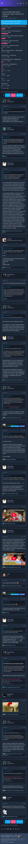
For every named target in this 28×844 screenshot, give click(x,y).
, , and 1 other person (12, 231)
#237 (24, 700)
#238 (24, 727)
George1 (9, 797)
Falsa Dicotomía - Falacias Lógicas (11, 679)
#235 (24, 625)
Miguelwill (10, 694)
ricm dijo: (5, 602)
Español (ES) (10, 835)
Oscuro (3, 835)
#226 (24, 312)
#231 (24, 506)
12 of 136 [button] (13, 95)
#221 (24, 106)
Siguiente (19, 95)
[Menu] (2, 3)
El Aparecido (10, 274)
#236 (24, 658)
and (11, 459)
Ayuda (12, 836)
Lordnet (9, 239)
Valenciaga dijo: (7, 396)
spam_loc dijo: (7, 287)
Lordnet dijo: (6, 109)
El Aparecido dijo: (7, 315)
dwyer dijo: (6, 172)
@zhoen (5, 283)
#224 (24, 245)
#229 (24, 430)
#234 (24, 598)
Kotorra (9, 128)
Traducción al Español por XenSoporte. (8, 839)
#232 (24, 536)
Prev (8, 95)
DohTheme (11, 842)
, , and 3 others (12, 714)
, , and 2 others (14, 585)
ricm (8, 574)
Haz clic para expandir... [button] (14, 407)
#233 (24, 580)
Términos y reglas (17, 835)
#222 (24, 133)
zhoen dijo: (6, 137)
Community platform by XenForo (13, 838)
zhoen (8, 100)
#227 (24, 343)
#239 (24, 768)
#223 (24, 169)
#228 (24, 392)
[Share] (22, 106)
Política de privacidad (5, 836)
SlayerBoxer (5, 18)
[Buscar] (26, 3)
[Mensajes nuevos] (23, 3)
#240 (24, 803)
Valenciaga (10, 163)
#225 (24, 280)
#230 (24, 472)
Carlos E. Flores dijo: (8, 248)
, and (13, 417)
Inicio (16, 836)
